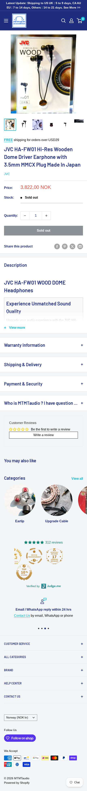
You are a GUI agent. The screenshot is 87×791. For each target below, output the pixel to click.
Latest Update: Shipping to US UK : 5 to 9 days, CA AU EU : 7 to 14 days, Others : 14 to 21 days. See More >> (43, 5)
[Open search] (63, 20)
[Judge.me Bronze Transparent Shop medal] (34, 556)
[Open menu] (6, 20)
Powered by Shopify (17, 782)
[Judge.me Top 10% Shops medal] (24, 572)
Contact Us (22, 615)
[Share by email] (80, 246)
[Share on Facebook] (57, 246)
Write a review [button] (43, 435)
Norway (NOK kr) (17, 717)
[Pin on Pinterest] (65, 246)
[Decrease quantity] (25, 215)
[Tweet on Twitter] (72, 246)
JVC (7, 174)
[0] (79, 20)
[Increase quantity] (46, 215)
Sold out (43, 230)
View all (77, 478)
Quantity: (11, 215)
